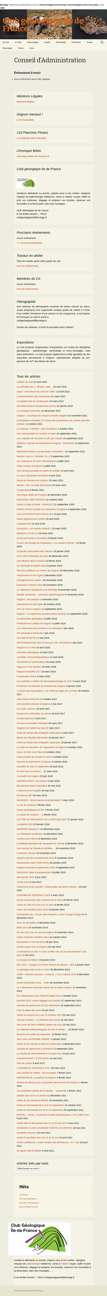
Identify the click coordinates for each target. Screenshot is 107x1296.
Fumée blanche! (25, 718)
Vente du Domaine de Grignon (32, 480)
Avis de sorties (24, 1063)
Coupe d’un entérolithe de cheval (34, 713)
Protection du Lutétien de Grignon (34, 623)
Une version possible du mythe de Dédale (38, 470)
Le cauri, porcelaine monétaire (32, 475)
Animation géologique (28, 652)
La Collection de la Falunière (31, 138)
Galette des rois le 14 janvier (31, 1095)
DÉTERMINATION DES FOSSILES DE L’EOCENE (43, 642)
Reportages (8, 48)
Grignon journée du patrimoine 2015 (35, 858)
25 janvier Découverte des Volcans (35, 551)
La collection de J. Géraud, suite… (35, 386)
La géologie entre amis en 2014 (33, 969)
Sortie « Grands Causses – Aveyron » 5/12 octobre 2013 (46, 974)
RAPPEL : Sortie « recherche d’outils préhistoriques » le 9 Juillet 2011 (53, 1115)
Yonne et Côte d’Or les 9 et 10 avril (35, 904)
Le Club (18, 42)
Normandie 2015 (25, 877)
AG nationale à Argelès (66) (31, 565)
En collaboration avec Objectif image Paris (39, 996)
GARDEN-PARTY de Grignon (32, 781)
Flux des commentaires (29, 1203)
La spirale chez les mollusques (33, 401)
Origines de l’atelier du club (31, 728)
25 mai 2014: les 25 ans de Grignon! (36, 932)
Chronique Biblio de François (32, 495)
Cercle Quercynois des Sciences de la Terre (39, 900)
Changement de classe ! (29, 580)
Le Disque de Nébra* (27, 960)
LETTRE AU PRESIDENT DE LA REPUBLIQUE (42, 819)
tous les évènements (27, 266)
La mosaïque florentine (29, 411)
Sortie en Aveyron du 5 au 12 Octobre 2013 (39, 1015)
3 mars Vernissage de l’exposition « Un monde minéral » (46, 543)
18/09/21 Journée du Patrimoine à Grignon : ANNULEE (45, 443)
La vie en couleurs (26, 805)
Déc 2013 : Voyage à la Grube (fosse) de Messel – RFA (45, 964)
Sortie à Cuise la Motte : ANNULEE (35, 504)
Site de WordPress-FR (28, 1207)
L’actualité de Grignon (28, 776)
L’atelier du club (25, 382)
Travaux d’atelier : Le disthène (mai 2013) (38, 1020)
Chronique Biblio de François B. (33, 156)
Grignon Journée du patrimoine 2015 (36, 867)
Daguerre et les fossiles (29, 666)
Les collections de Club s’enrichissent (36, 461)
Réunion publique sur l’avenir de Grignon (38, 570)
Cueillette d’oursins (27, 1132)
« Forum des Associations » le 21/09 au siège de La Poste (47, 691)
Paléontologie (32, 42)
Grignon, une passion (28, 599)
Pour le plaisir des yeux (29, 1010)
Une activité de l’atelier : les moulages (36, 1073)
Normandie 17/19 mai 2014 (31, 942)
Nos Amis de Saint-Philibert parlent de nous (39, 1024)
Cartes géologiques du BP (30, 810)
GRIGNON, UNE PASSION (31, 499)
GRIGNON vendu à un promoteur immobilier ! (40, 451)
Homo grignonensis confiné (31, 519)
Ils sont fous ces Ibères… (30, 771)
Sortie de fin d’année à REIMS (32, 1100)
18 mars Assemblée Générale (32, 723)
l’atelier (65, 1263)
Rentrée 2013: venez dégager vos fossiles (39, 1000)
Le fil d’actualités (25, 120)
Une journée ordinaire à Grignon (33, 704)
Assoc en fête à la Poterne (30, 752)
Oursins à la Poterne (27, 838)
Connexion (23, 1195)
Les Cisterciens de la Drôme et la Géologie (39, 628)
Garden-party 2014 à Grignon (32, 947)
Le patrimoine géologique (30, 618)
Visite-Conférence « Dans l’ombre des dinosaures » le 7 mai (48, 1142)
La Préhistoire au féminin (30, 834)
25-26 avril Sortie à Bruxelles (32, 538)
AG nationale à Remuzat (29, 633)
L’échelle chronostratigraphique (33, 657)
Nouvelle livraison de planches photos (36, 406)
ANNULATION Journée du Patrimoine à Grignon (42, 509)
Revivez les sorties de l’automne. (34, 1034)
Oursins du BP (24, 795)
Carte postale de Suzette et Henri (34, 757)
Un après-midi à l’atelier (29, 1150)
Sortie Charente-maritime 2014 (33, 937)
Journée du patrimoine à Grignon (34, 761)
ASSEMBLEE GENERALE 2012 (33, 1068)
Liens (31, 48)
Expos (21, 48)
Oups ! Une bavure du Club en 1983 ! (36, 391)
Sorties (90, 42)
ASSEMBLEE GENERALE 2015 (33, 895)
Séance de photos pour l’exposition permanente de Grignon (48, 1082)
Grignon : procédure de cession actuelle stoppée (42, 415)
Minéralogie (61, 42)
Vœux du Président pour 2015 (32, 909)
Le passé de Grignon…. (29, 814)
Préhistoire (76, 42)
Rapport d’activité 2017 (29, 671)
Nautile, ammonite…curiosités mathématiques (41, 594)
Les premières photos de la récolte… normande (41, 1090)
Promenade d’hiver (26, 676)
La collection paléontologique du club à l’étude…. (42, 1029)
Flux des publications (28, 1199)
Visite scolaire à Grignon (29, 466)
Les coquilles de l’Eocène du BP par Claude (39, 438)
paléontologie (33, 1263)
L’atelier (47, 42)
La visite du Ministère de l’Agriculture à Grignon (41, 747)
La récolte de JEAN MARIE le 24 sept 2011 (39, 1053)
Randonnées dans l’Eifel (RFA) (33, 862)
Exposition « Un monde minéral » (34, 528)
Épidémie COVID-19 (27, 533)
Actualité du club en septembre (33, 766)
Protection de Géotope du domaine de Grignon (41, 686)
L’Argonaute (23, 490)
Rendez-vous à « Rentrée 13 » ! (33, 456)
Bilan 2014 (22, 927)
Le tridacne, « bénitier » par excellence (37, 428)
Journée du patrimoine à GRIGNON (35, 1048)
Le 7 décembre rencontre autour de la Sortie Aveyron (44, 987)
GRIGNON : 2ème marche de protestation (38, 800)
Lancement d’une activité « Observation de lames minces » (47, 887)
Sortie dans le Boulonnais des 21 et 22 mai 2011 (42, 1123)
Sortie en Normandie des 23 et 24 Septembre (40, 1105)
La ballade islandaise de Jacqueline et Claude (40, 843)
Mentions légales (25, 101)
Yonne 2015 (23, 882)
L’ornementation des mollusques (33, 396)
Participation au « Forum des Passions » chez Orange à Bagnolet (51, 914)
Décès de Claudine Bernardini (32, 737)
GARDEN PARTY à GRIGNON (33, 1058)
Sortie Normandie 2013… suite (33, 982)
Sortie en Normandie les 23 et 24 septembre (40, 1110)
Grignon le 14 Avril (26, 647)
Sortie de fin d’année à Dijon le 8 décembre (39, 1044)
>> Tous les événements (29, 243)
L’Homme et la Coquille (29, 790)
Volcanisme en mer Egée (30, 575)
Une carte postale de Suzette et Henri (36, 433)
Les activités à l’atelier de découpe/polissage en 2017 (44, 681)
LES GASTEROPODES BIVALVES (35, 514)
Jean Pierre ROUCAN (28, 699)
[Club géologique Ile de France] (26, 183)
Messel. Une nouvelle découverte (34, 485)
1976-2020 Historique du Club (32, 556)
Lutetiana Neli (24, 523)
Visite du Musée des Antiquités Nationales (38, 733)
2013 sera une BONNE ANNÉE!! (34, 1039)
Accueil (6, 42)
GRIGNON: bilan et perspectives (34, 872)
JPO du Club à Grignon (29, 609)
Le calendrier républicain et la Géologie (37, 589)
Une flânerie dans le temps (31, 561)
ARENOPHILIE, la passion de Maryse (36, 1077)
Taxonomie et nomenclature (31, 662)
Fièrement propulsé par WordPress (28, 1291)
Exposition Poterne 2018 (29, 585)
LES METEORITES (27, 638)
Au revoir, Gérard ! (26, 709)
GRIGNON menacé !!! (28, 829)
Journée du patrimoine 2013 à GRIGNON (38, 1005)
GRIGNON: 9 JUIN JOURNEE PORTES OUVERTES (44, 1128)
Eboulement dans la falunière (32, 785)
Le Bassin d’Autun (26, 853)
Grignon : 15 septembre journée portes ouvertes (42, 614)
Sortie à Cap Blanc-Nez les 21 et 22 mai (37, 1137)
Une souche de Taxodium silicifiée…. (36, 848)
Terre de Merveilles (27, 922)
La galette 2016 (25, 824)
